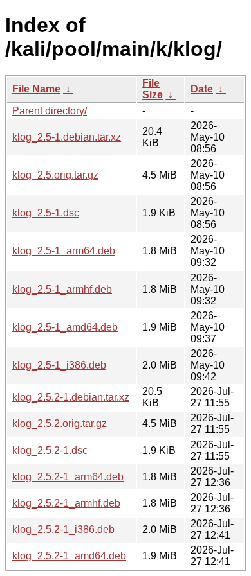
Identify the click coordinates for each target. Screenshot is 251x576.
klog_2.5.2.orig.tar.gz (59, 423)
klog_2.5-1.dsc (45, 212)
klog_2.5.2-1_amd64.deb (69, 555)
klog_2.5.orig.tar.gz (55, 175)
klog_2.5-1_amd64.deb (65, 327)
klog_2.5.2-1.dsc (50, 450)
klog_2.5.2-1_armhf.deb (66, 503)
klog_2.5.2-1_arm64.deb (68, 476)
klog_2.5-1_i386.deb (59, 365)
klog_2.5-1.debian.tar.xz (66, 137)
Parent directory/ (49, 110)
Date (202, 88)
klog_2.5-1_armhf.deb (62, 289)
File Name (36, 88)
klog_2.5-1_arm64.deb (63, 250)
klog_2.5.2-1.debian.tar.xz (70, 397)
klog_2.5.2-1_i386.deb (63, 529)
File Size (152, 89)
